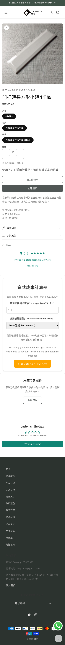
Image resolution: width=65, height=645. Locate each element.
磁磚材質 (10, 476)
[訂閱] (49, 603)
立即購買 (32, 188)
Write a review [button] (32, 444)
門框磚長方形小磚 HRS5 (17, 140)
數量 (4, 147)
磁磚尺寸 (10, 497)
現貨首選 (10, 510)
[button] (6, 12)
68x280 (9, 116)
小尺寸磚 (10, 483)
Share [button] (8, 245)
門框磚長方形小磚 (14, 128)
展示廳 (9, 538)
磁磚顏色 (10, 503)
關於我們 (10, 585)
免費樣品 (10, 531)
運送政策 (10, 544)
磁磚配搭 (10, 517)
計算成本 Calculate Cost (32, 364)
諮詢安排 (10, 524)
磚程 (36, 639)
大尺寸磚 (10, 490)
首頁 (8, 469)
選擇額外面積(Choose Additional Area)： (32, 318)
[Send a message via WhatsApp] (57, 625)
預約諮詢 (32, 400)
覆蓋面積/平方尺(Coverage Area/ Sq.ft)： (32, 303)
